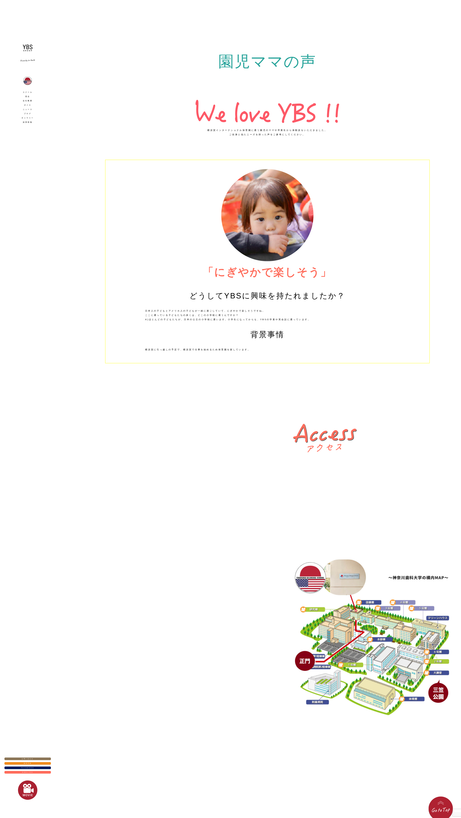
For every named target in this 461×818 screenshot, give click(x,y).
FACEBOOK (27, 767)
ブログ (27, 113)
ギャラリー (27, 118)
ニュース (28, 109)
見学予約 (28, 763)
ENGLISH (27, 772)
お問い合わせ (27, 758)
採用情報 (28, 122)
